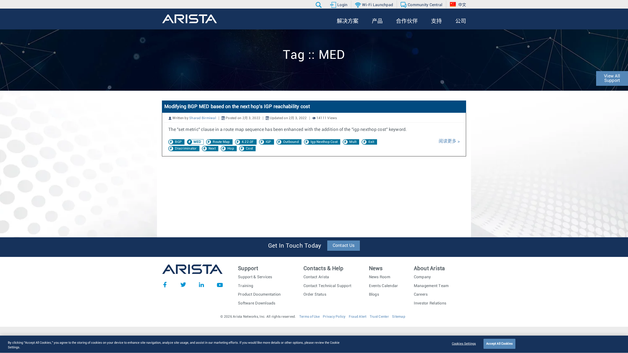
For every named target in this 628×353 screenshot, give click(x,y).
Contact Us (344, 245)
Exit (371, 142)
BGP (178, 142)
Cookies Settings (464, 343)
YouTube (220, 285)
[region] (314, 344)
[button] (319, 5)
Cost (249, 148)
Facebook (165, 285)
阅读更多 (448, 141)
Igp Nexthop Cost (324, 142)
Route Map (221, 142)
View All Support (612, 78)
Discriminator (185, 148)
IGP (268, 142)
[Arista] (189, 19)
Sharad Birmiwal (202, 118)
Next (212, 148)
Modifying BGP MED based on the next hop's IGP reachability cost (237, 106)
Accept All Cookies (499, 343)
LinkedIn (201, 285)
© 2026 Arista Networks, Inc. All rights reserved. (258, 316)
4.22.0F (248, 142)
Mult (352, 142)
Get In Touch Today (294, 246)
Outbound (291, 142)
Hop (230, 148)
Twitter (183, 285)
